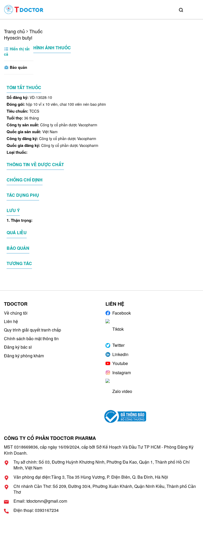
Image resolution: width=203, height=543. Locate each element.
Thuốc (36, 31)
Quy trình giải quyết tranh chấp (32, 330)
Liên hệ (11, 321)
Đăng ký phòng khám (24, 356)
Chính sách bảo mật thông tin (31, 338)
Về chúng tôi (15, 313)
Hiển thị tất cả (17, 51)
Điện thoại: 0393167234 (36, 510)
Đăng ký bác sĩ (18, 347)
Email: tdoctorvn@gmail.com (40, 501)
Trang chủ (14, 31)
